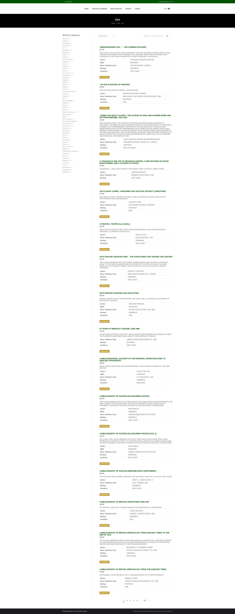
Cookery (64, 57)
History (64, 84)
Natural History (66, 123)
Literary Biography (67, 100)
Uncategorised (66, 167)
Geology (64, 82)
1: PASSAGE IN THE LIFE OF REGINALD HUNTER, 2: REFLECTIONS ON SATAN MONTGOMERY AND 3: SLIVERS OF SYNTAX (134, 162)
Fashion (64, 68)
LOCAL (64, 105)
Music (64, 116)
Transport (64, 162)
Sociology (65, 153)
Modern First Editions (68, 112)
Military (64, 110)
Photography (65, 133)
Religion (64, 142)
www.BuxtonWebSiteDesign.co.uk (151, 611)
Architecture (65, 45)
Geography (65, 80)
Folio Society (65, 73)
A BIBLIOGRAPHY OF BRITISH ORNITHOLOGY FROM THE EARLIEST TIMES (133, 569)
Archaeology (65, 43)
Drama (64, 64)
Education (65, 66)
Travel (64, 165)
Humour (64, 89)
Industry (64, 93)
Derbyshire (65, 61)
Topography (65, 160)
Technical (64, 158)
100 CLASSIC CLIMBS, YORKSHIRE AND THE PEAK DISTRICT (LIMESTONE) (133, 191)
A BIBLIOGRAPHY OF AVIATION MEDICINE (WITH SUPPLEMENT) (128, 471)
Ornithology (65, 128)
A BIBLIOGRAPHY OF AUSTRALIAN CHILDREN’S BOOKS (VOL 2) (128, 434)
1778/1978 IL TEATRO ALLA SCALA (115, 224)
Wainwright (65, 172)
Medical (64, 107)
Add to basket (104, 77)
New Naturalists (66, 126)
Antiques (64, 41)
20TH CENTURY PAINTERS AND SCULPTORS (119, 293)
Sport (63, 156)
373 (145, 600)
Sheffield (64, 149)
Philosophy (65, 130)
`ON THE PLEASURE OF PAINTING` (115, 85)
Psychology (65, 139)
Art (63, 48)
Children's (65, 54)
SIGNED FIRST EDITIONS (69, 151)
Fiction (64, 71)
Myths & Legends (67, 119)
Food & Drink (65, 75)
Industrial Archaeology (68, 91)
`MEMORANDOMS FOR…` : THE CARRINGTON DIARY (123, 47)
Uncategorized (66, 169)
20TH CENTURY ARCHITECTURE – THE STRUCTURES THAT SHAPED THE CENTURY (136, 257)
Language (65, 96)
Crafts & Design (66, 59)
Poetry (64, 135)
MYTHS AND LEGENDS (68, 121)
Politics (64, 137)
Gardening (65, 77)
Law (63, 98)
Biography (65, 52)
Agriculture (65, 38)
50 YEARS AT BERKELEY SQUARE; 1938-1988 (120, 329)
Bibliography (65, 50)
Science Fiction (66, 146)
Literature (64, 103)
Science (64, 144)
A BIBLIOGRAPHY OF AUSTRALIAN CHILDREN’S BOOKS (124, 396)
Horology (64, 87)
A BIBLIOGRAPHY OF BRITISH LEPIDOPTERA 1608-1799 (124, 502)
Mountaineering (66, 114)
